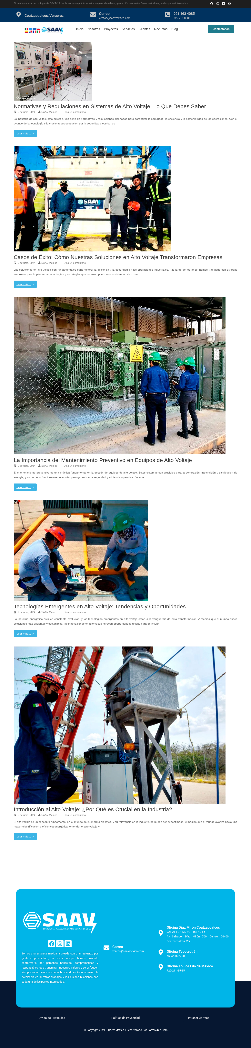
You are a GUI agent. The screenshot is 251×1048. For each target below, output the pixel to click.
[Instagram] (59, 943)
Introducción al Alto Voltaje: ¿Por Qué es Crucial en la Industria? (93, 809)
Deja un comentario (75, 112)
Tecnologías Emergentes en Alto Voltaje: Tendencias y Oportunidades (100, 606)
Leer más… (23, 133)
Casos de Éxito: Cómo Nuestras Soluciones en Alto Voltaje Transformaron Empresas (118, 257)
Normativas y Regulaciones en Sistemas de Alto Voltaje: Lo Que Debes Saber (110, 106)
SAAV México (49, 112)
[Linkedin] (223, 3)
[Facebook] (51, 943)
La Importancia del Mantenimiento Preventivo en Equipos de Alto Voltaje (103, 460)
